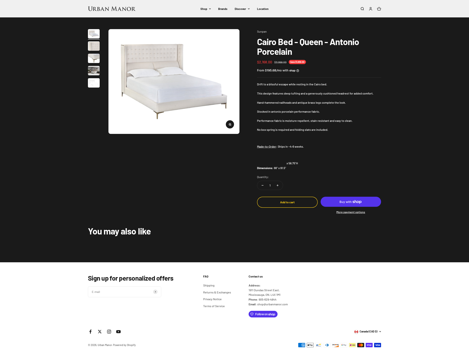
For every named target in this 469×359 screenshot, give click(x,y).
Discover (240, 8)
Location (263, 8)
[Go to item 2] (94, 46)
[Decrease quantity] (262, 185)
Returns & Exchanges (217, 292)
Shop (203, 8)
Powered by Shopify (124, 345)
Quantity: (263, 177)
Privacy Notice (212, 299)
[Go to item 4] (94, 71)
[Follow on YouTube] (118, 331)
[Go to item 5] (94, 83)
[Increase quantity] (277, 185)
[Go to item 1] (94, 34)
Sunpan (262, 31)
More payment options (350, 212)
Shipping (209, 285)
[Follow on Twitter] (99, 331)
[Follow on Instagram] (109, 331)
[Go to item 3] (94, 59)
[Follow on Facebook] (90, 331)
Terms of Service (214, 306)
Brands (222, 8)
